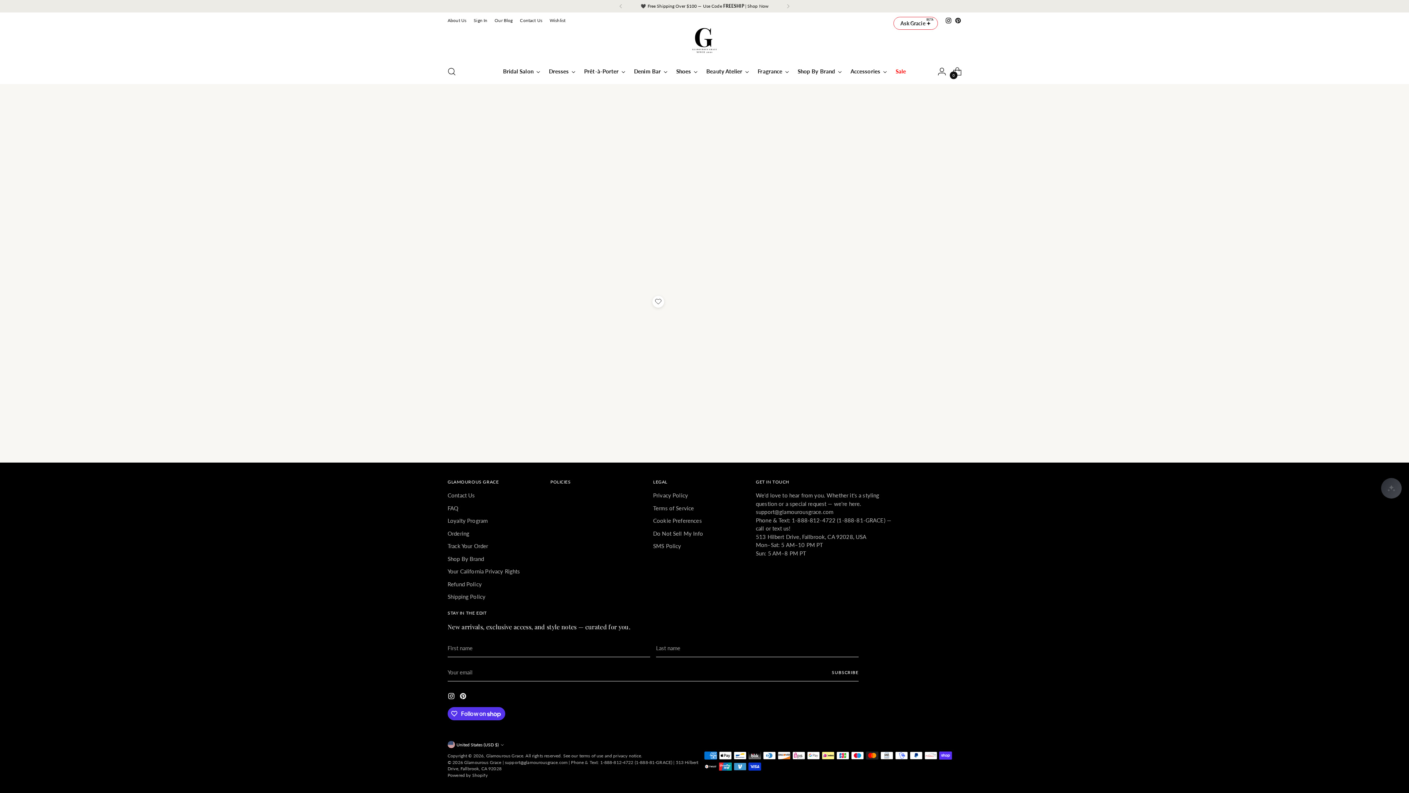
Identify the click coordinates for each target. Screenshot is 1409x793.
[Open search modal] (451, 71)
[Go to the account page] (942, 71)
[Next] (788, 6)
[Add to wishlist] (658, 302)
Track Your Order (468, 546)
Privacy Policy (670, 495)
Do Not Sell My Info (678, 533)
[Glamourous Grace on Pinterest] (958, 20)
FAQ (453, 508)
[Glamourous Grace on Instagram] (948, 20)
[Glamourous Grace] (704, 43)
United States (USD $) (477, 744)
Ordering (458, 533)
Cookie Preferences (677, 520)
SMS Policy (667, 546)
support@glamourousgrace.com (536, 762)
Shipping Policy (466, 596)
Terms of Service (673, 508)
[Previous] (621, 6)
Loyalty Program (468, 520)
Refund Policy (465, 584)
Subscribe (845, 672)
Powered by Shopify (468, 775)
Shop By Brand (466, 558)
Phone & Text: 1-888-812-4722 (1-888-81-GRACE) (621, 762)
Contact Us (461, 495)
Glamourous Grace (504, 755)
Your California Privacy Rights (484, 571)
